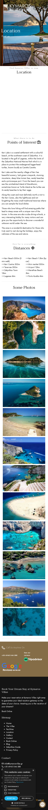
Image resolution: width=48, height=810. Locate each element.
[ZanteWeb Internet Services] (40, 800)
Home (8, 723)
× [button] (33, 770)
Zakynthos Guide (13, 747)
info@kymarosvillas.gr (13, 763)
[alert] (19, 788)
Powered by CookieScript (19, 805)
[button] (18, 803)
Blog (8, 744)
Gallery (9, 735)
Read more (20, 782)
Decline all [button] (26, 798)
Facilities (10, 729)
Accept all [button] (11, 798)
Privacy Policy (12, 750)
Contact (9, 738)
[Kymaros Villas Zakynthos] (24, 308)
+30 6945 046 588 (9, 655)
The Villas (10, 726)
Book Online (7, 711)
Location (10, 732)
